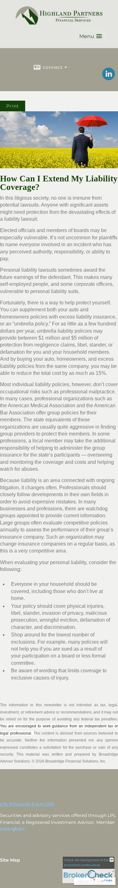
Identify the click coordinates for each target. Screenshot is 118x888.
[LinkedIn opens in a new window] (108, 78)
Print (12, 106)
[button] (90, 36)
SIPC (20, 829)
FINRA (7, 829)
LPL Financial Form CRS (27, 804)
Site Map (10, 860)
